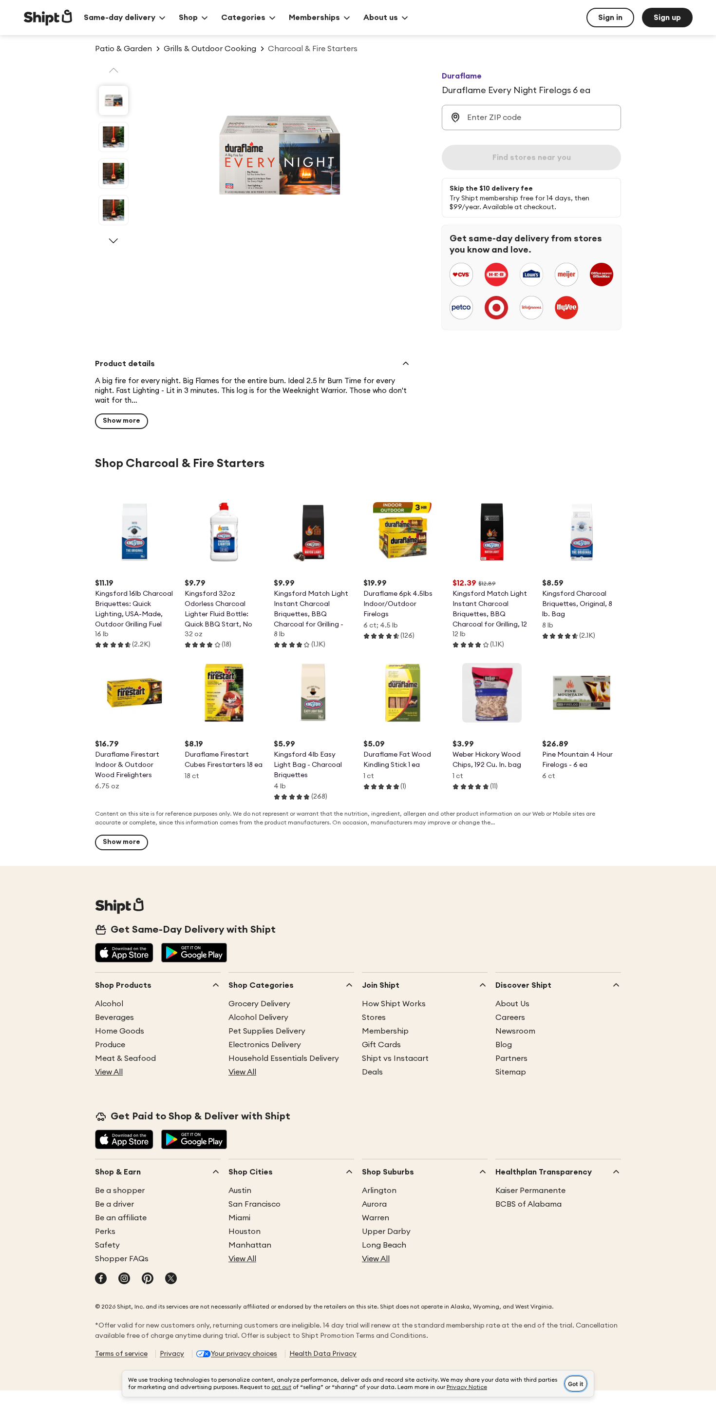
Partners (511, 1058)
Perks (105, 1231)
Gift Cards (381, 1045)
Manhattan (249, 1245)
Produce (110, 1045)
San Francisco (254, 1204)
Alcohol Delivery (258, 1017)
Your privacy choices (244, 1353)
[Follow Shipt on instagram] (124, 1279)
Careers (510, 1017)
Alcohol (109, 1004)
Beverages (114, 1017)
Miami (239, 1218)
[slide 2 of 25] (113, 137)
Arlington (379, 1190)
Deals (372, 1072)
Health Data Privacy (323, 1353)
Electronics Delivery (264, 1045)
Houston (244, 1231)
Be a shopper (120, 1190)
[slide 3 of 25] (113, 173)
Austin (239, 1190)
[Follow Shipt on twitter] (171, 1279)
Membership (385, 1031)
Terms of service (121, 1353)
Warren (375, 1218)
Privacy (172, 1353)
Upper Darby (386, 1231)
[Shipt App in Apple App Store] (124, 953)
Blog (503, 1045)
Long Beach (384, 1245)
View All (109, 1072)
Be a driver (114, 1204)
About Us (512, 1004)
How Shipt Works (394, 1004)
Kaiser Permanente (530, 1190)
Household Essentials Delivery (283, 1058)
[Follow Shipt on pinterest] (147, 1279)
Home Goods (119, 1031)
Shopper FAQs (122, 1259)
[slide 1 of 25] (113, 100)
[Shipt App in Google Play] (194, 953)
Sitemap (510, 1072)
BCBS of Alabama (528, 1204)
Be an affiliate (121, 1218)
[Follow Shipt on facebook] (101, 1279)
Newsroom (515, 1031)
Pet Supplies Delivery (266, 1031)
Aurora (374, 1204)
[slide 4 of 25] (113, 210)
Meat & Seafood (125, 1058)
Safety (107, 1245)
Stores (374, 1017)
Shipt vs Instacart (395, 1058)
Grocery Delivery (259, 1004)
